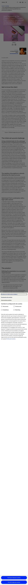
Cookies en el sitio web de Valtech (9, 294)
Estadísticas (6, 310)
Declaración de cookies (6, 297)
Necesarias (5, 306)
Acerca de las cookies (6, 300)
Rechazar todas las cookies (14, 577)
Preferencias (18, 306)
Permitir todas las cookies (14, 582)
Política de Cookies (10, 339)
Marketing (17, 310)
